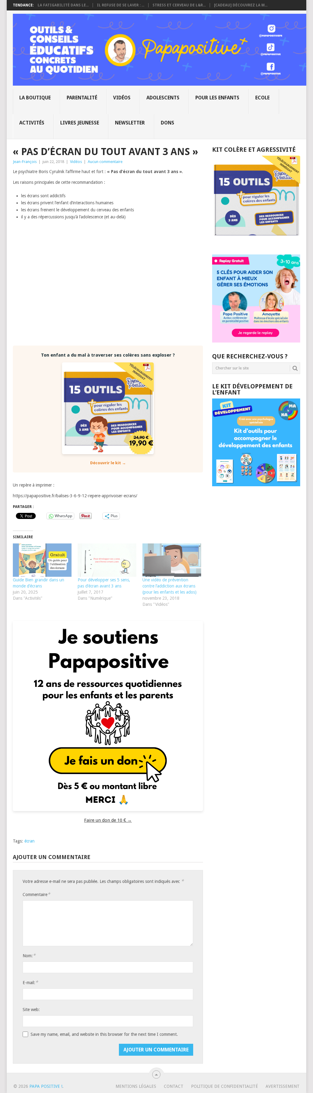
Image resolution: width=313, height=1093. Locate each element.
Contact (173, 1086)
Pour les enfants (217, 98)
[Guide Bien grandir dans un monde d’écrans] (42, 560)
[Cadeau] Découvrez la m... (240, 5)
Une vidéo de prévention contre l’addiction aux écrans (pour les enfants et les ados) (169, 586)
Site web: (31, 1009)
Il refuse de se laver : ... (120, 5)
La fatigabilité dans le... (63, 5)
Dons (167, 123)
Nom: (29, 955)
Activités (31, 123)
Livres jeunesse (79, 123)
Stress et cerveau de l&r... (179, 5)
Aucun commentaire (105, 161)
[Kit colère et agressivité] (256, 242)
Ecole (262, 98)
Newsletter (130, 123)
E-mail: (30, 982)
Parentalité (82, 98)
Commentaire (36, 894)
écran (29, 841)
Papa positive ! (45, 1086)
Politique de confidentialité (224, 1086)
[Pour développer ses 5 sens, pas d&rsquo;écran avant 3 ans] (107, 560)
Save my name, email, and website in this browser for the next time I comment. (104, 1034)
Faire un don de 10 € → (108, 820)
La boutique (35, 98)
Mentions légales (136, 1086)
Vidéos (122, 98)
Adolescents (162, 98)
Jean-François (25, 161)
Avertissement (283, 1086)
